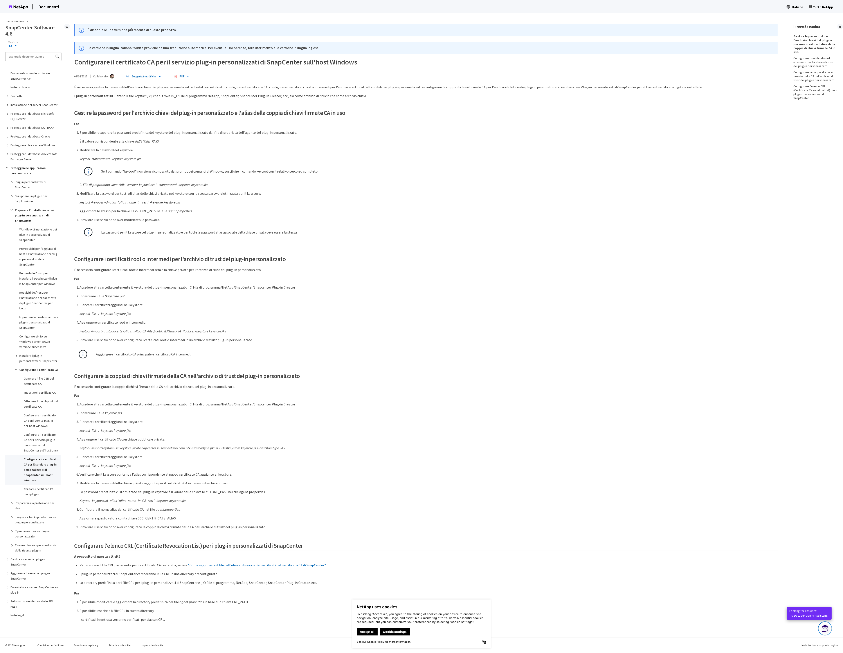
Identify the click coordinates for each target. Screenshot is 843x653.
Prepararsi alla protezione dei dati (34, 505)
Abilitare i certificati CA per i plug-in (39, 491)
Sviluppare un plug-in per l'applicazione (31, 198)
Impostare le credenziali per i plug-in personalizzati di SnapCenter (38, 322)
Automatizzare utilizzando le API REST (32, 603)
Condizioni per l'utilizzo (50, 645)
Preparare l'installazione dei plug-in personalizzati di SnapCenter (34, 215)
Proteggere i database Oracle (30, 136)
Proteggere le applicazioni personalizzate (29, 170)
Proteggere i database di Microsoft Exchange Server (34, 156)
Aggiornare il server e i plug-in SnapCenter (30, 575)
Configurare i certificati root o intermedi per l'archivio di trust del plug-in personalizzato (813, 62)
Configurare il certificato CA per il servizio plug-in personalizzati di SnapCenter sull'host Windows (41, 469)
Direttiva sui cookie (119, 645)
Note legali (18, 615)
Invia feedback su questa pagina (820, 645)
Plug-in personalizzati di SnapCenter (30, 184)
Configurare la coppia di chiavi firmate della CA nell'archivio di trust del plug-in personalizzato (813, 76)
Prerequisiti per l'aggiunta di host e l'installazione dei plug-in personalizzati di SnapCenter (38, 256)
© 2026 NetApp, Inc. (16, 645)
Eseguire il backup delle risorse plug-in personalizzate (35, 519)
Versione (13, 42)
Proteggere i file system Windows (33, 145)
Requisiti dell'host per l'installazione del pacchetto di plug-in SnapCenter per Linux (37, 300)
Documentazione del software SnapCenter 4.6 (30, 75)
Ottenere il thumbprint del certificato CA (41, 404)
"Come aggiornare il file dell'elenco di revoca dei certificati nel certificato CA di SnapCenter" (256, 565)
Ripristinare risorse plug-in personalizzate (32, 533)
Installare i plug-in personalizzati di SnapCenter (38, 358)
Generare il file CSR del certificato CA (39, 381)
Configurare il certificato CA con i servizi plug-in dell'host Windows (40, 420)
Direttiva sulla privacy (86, 645)
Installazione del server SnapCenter (34, 105)
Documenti (48, 6)
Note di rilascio (20, 87)
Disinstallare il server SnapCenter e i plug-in (34, 589)
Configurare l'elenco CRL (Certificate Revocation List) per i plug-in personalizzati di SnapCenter (815, 92)
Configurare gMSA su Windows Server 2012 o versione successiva (34, 341)
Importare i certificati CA (40, 392)
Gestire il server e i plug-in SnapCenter (28, 561)
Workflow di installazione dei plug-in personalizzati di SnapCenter (38, 234)
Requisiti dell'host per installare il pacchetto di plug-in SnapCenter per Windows (38, 278)
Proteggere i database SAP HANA (32, 128)
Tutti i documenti (15, 21)
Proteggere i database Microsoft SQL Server (32, 116)
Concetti (16, 96)
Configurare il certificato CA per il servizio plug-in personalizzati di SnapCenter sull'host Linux (41, 442)
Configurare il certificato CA (38, 370)
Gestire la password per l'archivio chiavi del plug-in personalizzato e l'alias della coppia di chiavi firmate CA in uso (814, 44)
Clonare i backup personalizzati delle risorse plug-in (35, 547)
